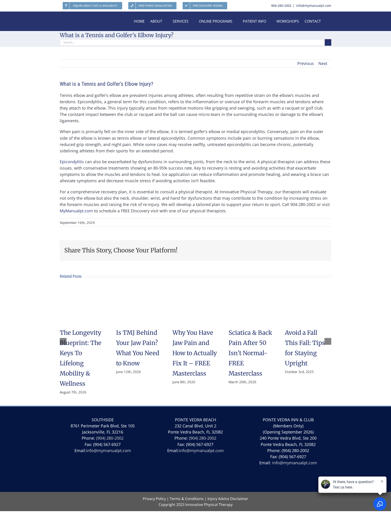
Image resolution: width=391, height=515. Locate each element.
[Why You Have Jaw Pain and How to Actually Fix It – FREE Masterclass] (195, 291)
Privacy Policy (154, 498)
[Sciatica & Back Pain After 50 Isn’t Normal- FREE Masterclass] (252, 291)
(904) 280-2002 (110, 438)
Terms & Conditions (187, 498)
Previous (305, 63)
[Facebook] (195, 474)
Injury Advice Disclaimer (227, 498)
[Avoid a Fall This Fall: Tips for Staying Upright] (308, 291)
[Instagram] (206, 474)
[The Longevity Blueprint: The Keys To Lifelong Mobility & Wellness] (83, 291)
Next (322, 63)
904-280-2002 (281, 5)
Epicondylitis (72, 161)
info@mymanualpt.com (313, 5)
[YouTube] (184, 474)
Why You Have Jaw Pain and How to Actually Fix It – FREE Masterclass (194, 353)
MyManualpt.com (76, 210)
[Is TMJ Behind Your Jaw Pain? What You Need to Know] (139, 291)
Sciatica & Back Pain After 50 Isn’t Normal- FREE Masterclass (250, 353)
